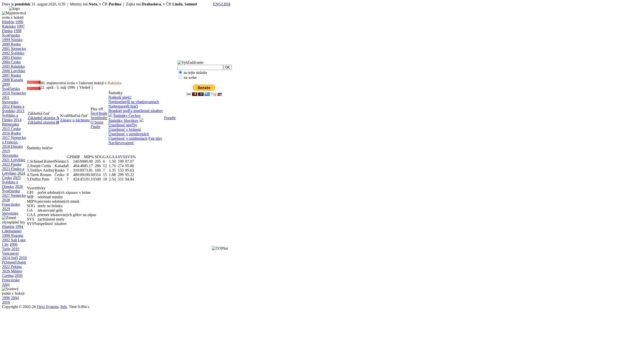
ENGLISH (221, 4)
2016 (6, 302)
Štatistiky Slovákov (123, 120)
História (8, 22)
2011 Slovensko (10, 99)
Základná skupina (43, 118)
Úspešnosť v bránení (124, 129)
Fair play (155, 138)
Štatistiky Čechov (127, 115)
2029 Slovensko (10, 211)
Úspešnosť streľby (122, 125)
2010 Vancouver (10, 251)
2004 (15, 298)
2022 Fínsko (11, 164)
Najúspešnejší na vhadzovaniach (133, 102)
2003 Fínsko (11, 57)
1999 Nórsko (12, 40)
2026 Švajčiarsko (12, 188)
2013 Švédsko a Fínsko (13, 115)
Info (63, 307)
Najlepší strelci (119, 97)
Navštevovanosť (121, 143)
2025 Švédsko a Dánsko (11, 182)
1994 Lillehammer (12, 228)
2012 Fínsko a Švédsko (13, 108)
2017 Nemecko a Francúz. (14, 139)
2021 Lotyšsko (13, 160)
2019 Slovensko (10, 153)
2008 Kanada (12, 80)
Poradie (170, 118)
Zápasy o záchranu (75, 120)
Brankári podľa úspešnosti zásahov (135, 111)
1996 (6, 298)
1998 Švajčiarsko (11, 33)
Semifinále (99, 118)
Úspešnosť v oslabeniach (127, 138)
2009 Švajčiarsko (11, 86)
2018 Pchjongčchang (14, 260)
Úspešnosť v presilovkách (128, 134)
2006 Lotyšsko (13, 71)
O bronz (97, 122)
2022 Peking (12, 267)
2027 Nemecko (14, 195)
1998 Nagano (12, 235)
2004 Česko (11, 62)
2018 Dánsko (12, 146)
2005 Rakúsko (13, 66)
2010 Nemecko (14, 93)
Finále (95, 127)
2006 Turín (10, 246)
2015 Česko (11, 129)
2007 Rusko (11, 75)
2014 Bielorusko (11, 122)
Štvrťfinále (99, 113)
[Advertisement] (196, 175)
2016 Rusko (11, 133)
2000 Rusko (11, 44)
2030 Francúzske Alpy (12, 280)
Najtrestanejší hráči (123, 106)
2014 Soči (10, 258)
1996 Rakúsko (12, 24)
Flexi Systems (48, 307)
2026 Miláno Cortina (12, 273)
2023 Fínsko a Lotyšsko (13, 171)
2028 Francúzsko (11, 202)
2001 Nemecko (14, 48)
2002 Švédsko (13, 53)
